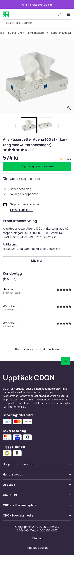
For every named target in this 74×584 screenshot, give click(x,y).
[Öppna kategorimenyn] (68, 14)
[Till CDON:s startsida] (6, 14)
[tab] (29, 125)
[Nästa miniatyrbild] (59, 125)
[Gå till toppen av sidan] (65, 361)
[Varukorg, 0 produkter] (59, 14)
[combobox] (37, 22)
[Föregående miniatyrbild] (15, 125)
